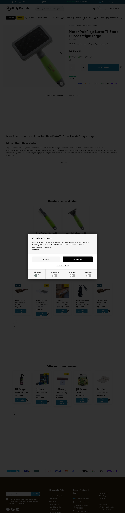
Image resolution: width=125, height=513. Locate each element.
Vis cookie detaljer (63, 266)
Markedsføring (54, 272)
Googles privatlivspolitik (43, 247)
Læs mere (35, 249)
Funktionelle (72, 272)
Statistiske (88, 272)
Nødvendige (37, 272)
